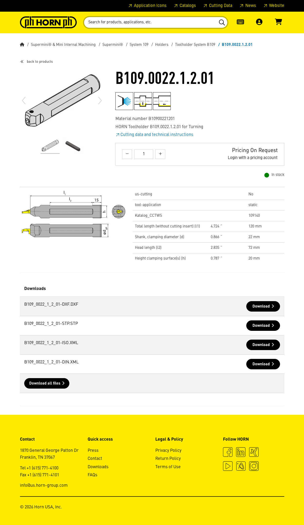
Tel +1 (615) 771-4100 (39, 468)
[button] (259, 22)
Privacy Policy (168, 450)
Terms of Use (168, 467)
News (250, 6)
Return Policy (168, 459)
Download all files (44, 383)
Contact (95, 459)
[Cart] (278, 22)
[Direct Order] (240, 22)
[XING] (254, 453)
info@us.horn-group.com (44, 485)
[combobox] (155, 22)
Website (276, 6)
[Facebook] (228, 453)
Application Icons (149, 6)
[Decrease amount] (127, 154)
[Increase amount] (160, 154)
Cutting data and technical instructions (156, 135)
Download (261, 306)
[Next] (100, 100)
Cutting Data (220, 6)
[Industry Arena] (241, 467)
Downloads (98, 467)
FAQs (92, 475)
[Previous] (24, 100)
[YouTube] (228, 467)
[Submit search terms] (221, 22)
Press (93, 450)
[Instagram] (254, 467)
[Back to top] (282, 508)
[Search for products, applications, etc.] (221, 22)
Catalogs (187, 6)
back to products (40, 61)
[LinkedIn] (241, 453)
